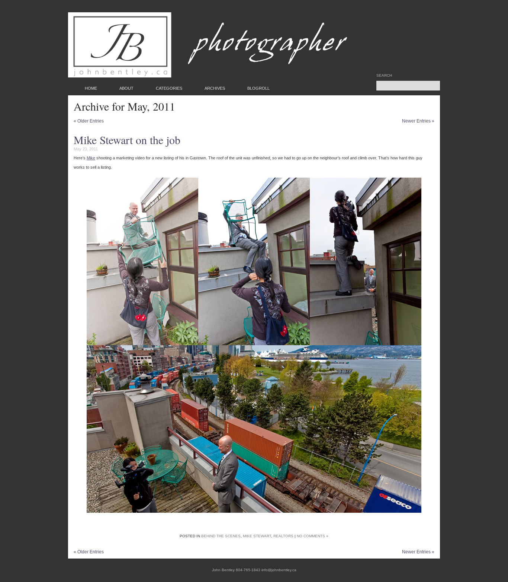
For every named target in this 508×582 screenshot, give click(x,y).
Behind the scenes (221, 536)
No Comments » (312, 536)
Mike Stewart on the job (127, 139)
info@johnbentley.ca (278, 570)
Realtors (283, 536)
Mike (91, 158)
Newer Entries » (418, 121)
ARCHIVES (215, 88)
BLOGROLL (258, 88)
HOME (91, 88)
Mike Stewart (257, 536)
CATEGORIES (169, 88)
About (126, 88)
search (384, 75)
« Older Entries (89, 121)
